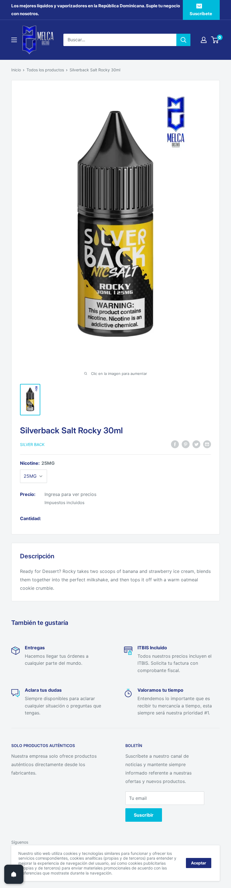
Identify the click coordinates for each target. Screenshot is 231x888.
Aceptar (198, 862)
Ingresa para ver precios (70, 494)
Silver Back (32, 444)
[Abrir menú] (14, 40)
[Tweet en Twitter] (196, 444)
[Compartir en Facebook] (175, 444)
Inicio (16, 69)
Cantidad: (30, 518)
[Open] (13, 874)
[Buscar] (183, 40)
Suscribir (144, 815)
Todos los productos (45, 69)
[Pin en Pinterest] (186, 444)
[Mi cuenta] (203, 40)
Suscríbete (201, 13)
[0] (215, 40)
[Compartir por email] (207, 444)
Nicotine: (37, 463)
